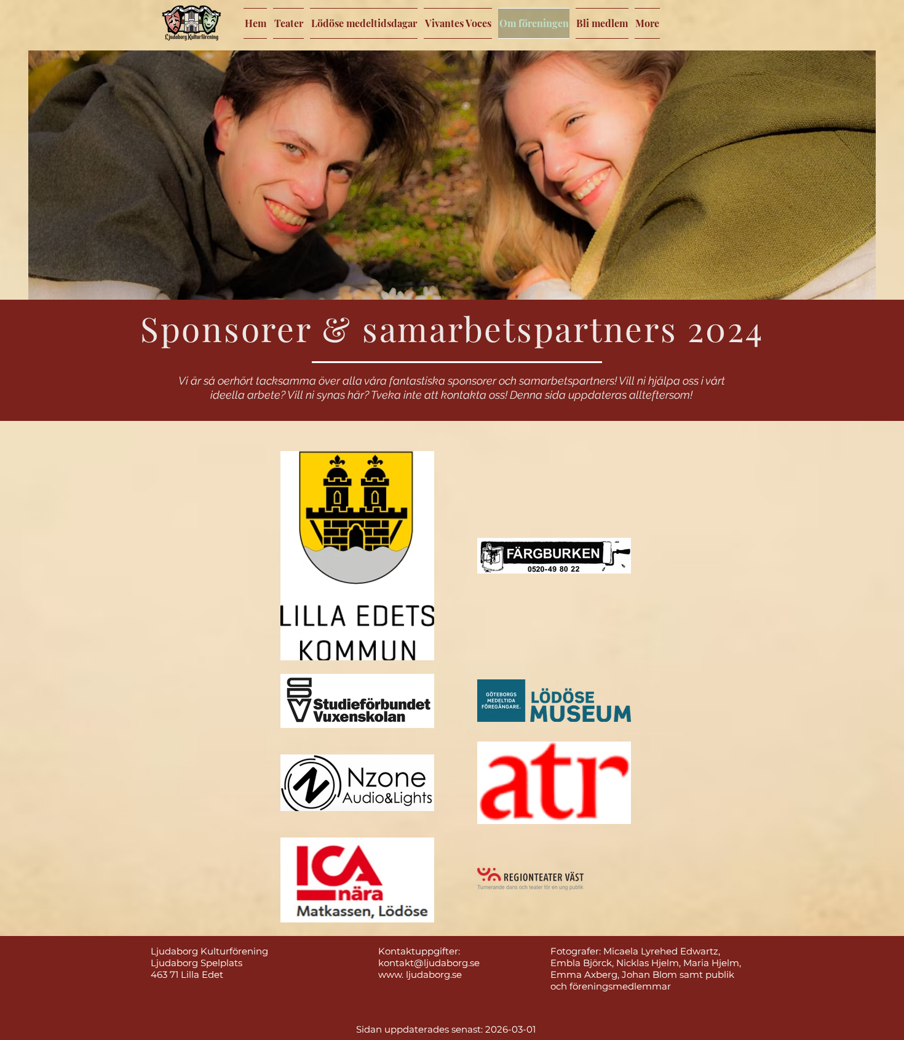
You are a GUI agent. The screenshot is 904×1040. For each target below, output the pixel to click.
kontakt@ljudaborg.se (429, 963)
